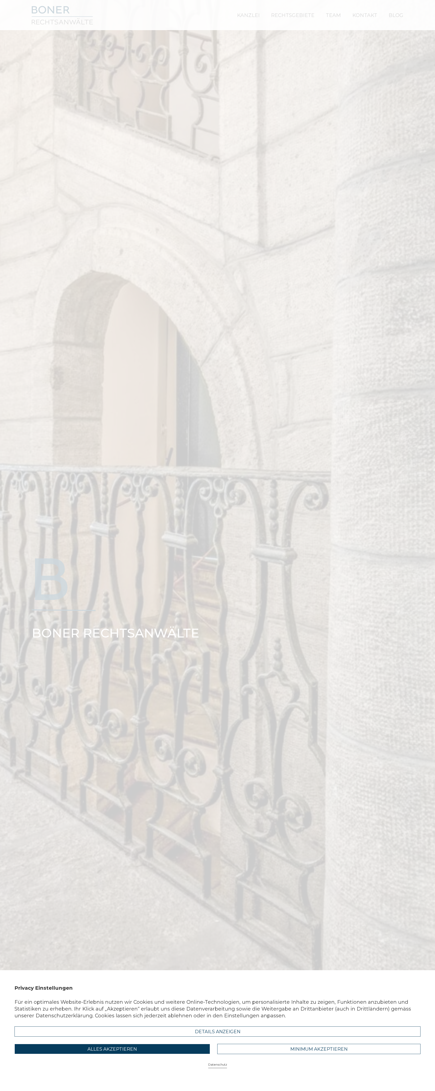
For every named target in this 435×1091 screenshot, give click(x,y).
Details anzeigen (217, 1031)
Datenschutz (217, 1064)
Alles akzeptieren (112, 1049)
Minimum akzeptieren (319, 1049)
